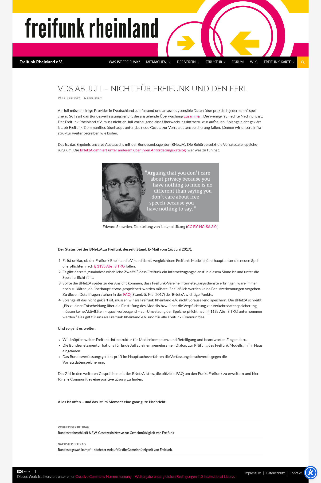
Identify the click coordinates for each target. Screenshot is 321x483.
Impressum (252, 473)
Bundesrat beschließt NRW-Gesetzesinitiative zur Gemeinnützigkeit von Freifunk (116, 430)
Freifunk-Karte (277, 62)
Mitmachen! (156, 62)
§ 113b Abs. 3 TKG (109, 266)
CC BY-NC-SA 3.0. (202, 227)
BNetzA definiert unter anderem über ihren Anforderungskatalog (133, 150)
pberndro (94, 98)
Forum (238, 62)
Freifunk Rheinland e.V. (41, 62)
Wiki (254, 62)
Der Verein (186, 62)
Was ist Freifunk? (124, 62)
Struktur (213, 62)
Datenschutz (275, 473)
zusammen (192, 116)
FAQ (127, 294)
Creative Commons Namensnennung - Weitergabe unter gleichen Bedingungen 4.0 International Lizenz (154, 477)
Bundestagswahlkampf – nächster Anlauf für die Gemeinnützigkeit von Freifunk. (115, 447)
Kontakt (295, 473)
